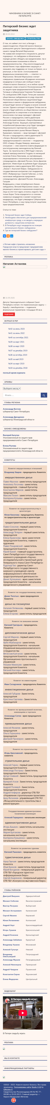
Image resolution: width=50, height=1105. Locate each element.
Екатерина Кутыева (12, 498)
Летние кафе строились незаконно (19, 244)
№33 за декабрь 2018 (17, 368)
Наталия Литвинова (13, 608)
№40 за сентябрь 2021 (18, 337)
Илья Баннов (9, 867)
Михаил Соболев (11, 901)
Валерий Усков (10, 781)
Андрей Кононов (10, 935)
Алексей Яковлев (11, 727)
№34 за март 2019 (16, 363)
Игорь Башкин (10, 826)
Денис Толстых (11, 596)
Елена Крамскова (12, 537)
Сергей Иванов (10, 916)
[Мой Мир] (11, 235)
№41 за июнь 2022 (16, 333)
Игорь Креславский (13, 753)
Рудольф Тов (9, 565)
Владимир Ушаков (11, 945)
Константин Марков (13, 490)
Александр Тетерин (12, 532)
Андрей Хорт (9, 925)
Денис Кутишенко (12, 579)
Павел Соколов (10, 526)
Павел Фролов (10, 481)
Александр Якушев (11, 960)
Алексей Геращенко (13, 817)
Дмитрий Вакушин (11, 896)
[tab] (25, 477)
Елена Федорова (10, 979)
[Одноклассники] (8, 235)
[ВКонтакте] (4, 235)
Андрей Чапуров (10, 969)
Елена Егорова (10, 613)
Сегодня (32, 34)
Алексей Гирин (11, 765)
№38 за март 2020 (16, 346)
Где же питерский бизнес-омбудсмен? (21, 230)
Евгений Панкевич (13, 852)
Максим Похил (10, 495)
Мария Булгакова (12, 832)
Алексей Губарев (12, 693)
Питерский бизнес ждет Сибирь (18, 215)
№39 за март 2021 (16, 342)
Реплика (8, 257)
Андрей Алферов (11, 792)
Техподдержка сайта (22, 1087)
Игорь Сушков (9, 930)
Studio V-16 (36, 1087)
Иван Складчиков (12, 684)
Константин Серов (11, 974)
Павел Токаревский (13, 546)
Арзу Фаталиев (10, 798)
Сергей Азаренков (12, 878)
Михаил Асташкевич (12, 911)
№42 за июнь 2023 (16, 329)
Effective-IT (8, 1089)
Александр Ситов (12, 716)
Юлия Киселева (11, 515)
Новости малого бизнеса (25, 11)
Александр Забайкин (12, 940)
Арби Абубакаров (12, 642)
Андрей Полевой (11, 787)
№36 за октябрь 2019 (17, 355)
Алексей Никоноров (12, 965)
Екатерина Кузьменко (14, 837)
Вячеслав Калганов (13, 653)
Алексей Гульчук (10, 950)
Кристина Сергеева (13, 699)
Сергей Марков (11, 637)
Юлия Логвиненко (11, 920)
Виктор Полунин (10, 906)
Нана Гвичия (9, 861)
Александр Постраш (13, 770)
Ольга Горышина (11, 733)
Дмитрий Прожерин (13, 738)
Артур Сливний (10, 776)
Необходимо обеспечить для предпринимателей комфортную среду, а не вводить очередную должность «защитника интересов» (25, 220)
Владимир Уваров (12, 472)
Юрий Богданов (11, 869)
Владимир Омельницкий (9, 955)
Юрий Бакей (9, 551)
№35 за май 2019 (15, 359)
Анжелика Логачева (13, 484)
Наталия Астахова (14, 263)
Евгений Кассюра (12, 670)
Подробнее (8, 314)
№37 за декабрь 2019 (17, 350)
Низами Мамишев (12, 664)
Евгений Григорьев (13, 625)
